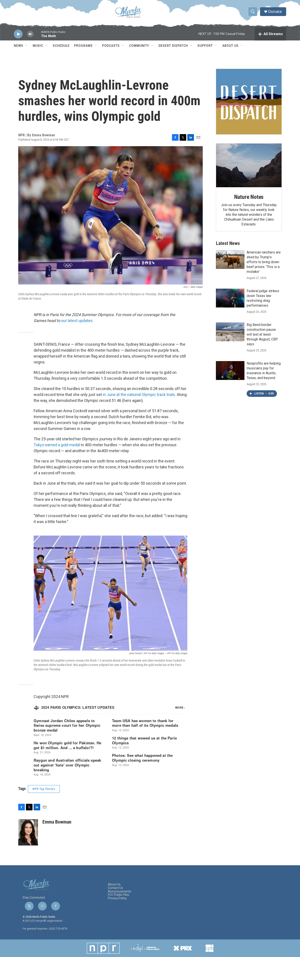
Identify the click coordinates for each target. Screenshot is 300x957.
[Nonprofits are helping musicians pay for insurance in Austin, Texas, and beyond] (230, 370)
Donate (275, 11)
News (18, 45)
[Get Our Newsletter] (249, 101)
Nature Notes (249, 197)
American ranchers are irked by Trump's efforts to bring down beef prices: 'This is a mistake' (264, 262)
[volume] (30, 34)
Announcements (119, 891)
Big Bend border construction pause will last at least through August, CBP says (262, 334)
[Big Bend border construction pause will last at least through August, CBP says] (230, 331)
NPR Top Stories (44, 789)
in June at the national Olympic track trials (139, 394)
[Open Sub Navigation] (26, 45)
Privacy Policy (117, 898)
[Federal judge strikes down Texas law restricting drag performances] (230, 298)
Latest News (228, 243)
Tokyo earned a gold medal (57, 445)
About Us (230, 45)
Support (205, 45)
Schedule (61, 45)
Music (38, 45)
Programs (83, 45)
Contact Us (115, 888)
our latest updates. (77, 320)
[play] (18, 34)
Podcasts (111, 45)
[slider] (37, 36)
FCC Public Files (118, 894)
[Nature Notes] (249, 165)
